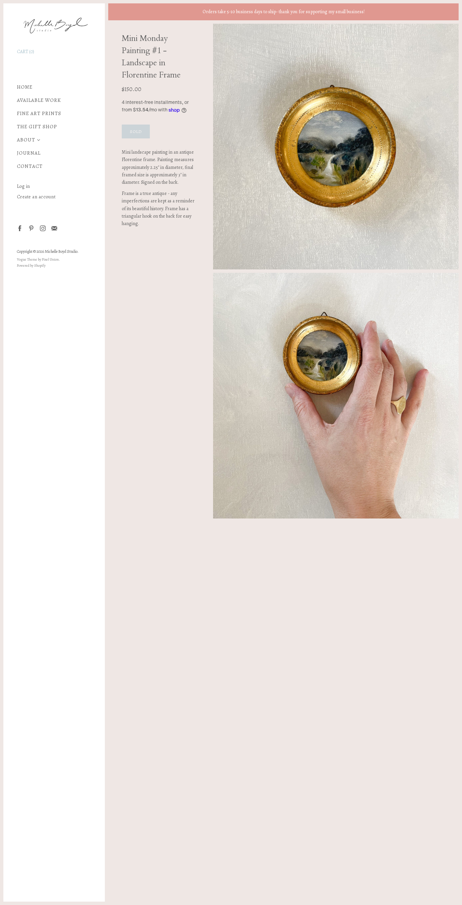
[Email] (54, 228)
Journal (29, 153)
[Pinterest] (31, 228)
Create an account (36, 197)
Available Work (39, 100)
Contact (30, 166)
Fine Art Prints (39, 113)
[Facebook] (19, 228)
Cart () (25, 51)
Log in (23, 186)
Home (24, 87)
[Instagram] (42, 228)
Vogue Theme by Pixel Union (38, 259)
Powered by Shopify (31, 265)
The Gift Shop (37, 127)
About (26, 140)
